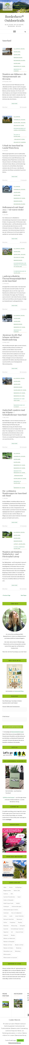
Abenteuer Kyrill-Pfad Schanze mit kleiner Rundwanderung (12, 337)
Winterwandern (7, 954)
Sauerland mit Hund (20, 390)
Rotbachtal (5, 925)
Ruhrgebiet (22, 925)
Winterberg (17, 951)
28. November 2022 (7, 81)
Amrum (11, 887)
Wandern (13, 935)
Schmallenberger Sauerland (19, 547)
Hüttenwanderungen (16, 906)
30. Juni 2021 (5, 559)
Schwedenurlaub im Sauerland (20, 272)
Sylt (12, 932)
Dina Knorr (4, 107)
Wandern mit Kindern (18, 70)
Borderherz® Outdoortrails (14, 18)
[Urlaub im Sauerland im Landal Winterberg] (7, 119)
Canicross (5, 893)
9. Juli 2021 (5, 498)
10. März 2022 (5, 342)
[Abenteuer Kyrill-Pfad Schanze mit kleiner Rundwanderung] (7, 318)
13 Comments (23, 526)
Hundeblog (17, 119)
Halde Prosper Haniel (8, 903)
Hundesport (6, 906)
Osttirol (5, 922)
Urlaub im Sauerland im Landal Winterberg (12, 146)
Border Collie (17, 890)
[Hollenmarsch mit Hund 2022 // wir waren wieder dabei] (7, 189)
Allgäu (4, 887)
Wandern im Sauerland (17, 482)
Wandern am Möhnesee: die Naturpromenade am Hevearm (14, 76)
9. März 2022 (5, 417)
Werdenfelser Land (7, 951)
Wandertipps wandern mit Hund (19, 471)
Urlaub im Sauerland (17, 135)
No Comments (23, 107)
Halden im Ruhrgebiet (8, 900)
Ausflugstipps (18, 887)
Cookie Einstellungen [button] (10, 1040)
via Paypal (8, 819)
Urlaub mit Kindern (20, 142)
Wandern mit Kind (19, 395)
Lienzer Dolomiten (19, 916)
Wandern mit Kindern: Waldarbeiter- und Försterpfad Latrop (12, 554)
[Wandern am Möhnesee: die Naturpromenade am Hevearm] (7, 51)
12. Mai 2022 (5, 283)
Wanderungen (18, 57)
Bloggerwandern (7, 890)
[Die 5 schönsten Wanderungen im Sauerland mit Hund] (7, 456)
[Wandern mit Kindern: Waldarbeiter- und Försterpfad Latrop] (7, 534)
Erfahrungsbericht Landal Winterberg (20, 129)
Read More (14, 103)
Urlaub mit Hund (19, 125)
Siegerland (5, 932)
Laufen (10, 916)
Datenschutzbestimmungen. (17, 732)
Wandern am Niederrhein (9, 938)
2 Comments (24, 309)
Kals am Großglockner (16, 913)
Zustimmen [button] (20, 1040)
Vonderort (5, 935)
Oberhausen (19, 919)
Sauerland (17, 51)
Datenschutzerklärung (14, 1043)
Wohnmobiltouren (19, 60)
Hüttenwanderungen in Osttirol (10, 909)
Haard (19, 897)
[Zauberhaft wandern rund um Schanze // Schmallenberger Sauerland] (7, 381)
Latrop (16, 543)
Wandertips (18, 948)
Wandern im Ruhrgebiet (8, 941)
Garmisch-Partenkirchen (9, 897)
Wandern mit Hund (19, 66)
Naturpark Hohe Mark (8, 919)
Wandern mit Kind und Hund (19, 399)
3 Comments (24, 180)
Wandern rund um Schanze (19, 406)
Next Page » (24, 595)
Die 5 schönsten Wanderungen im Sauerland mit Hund (14, 493)
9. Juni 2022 (5, 214)
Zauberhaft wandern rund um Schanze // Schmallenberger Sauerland (14, 412)
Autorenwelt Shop (19, 691)
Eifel (12, 893)
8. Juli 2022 (5, 150)
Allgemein (17, 48)
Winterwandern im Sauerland (10, 957)
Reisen (22, 48)
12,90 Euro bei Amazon (8, 797)
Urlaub (23, 122)
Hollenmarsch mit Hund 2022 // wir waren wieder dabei (13, 209)
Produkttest (12, 922)
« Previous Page (6, 595)
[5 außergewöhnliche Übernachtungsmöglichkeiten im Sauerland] (7, 251)
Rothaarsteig (14, 925)
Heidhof (18, 903)
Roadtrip (20, 922)
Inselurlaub (6, 913)
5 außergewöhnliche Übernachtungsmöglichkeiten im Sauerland (14, 278)
